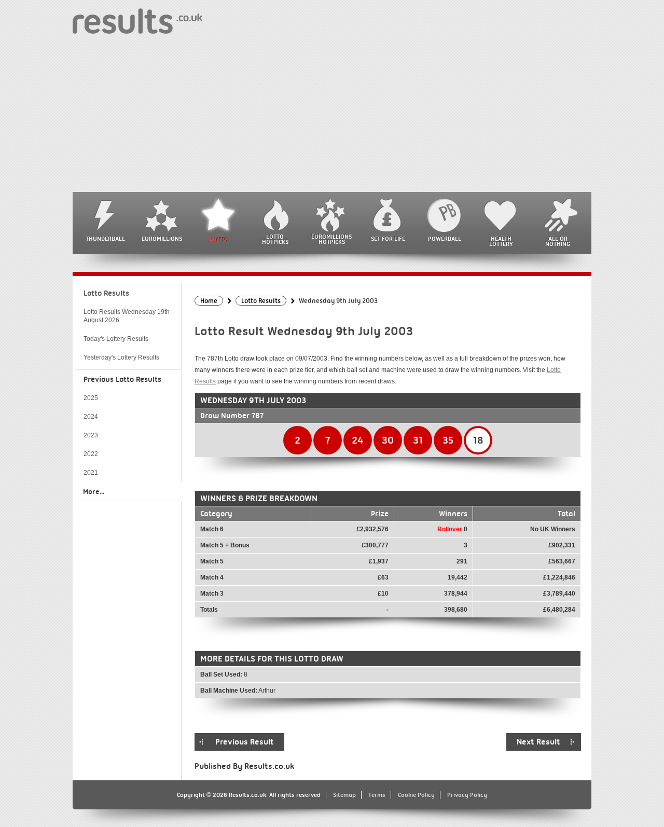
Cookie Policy (416, 794)
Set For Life (388, 238)
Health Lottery (501, 241)
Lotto (218, 238)
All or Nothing (557, 241)
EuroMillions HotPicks (331, 239)
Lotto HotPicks (275, 239)
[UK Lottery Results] (137, 20)
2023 (91, 435)
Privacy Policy (467, 794)
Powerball (444, 238)
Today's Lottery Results (116, 338)
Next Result (538, 742)
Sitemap (344, 794)
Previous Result (244, 742)
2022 (91, 454)
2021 (91, 472)
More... (93, 491)
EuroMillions (162, 238)
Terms (376, 794)
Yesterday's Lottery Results (121, 357)
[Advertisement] (332, 114)
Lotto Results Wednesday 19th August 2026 (127, 316)
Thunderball (105, 238)
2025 (91, 398)
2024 (91, 416)
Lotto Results (106, 293)
